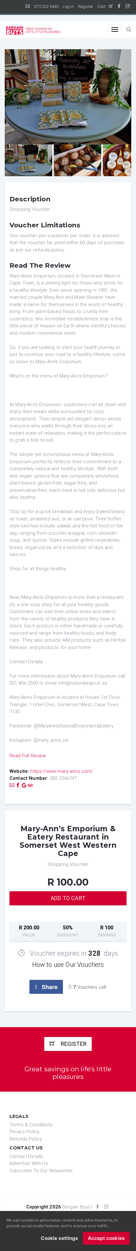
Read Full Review (27, 756)
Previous (12, 94)
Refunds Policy (25, 1139)
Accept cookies (106, 1238)
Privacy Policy (24, 1131)
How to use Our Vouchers (68, 964)
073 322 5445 (46, 6)
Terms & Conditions (31, 1124)
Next (124, 94)
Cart (103, 6)
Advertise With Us (28, 1163)
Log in (68, 6)
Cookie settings (59, 1238)
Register (85, 6)
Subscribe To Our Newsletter (41, 1171)
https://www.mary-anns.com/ (61, 771)
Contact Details (26, 1156)
